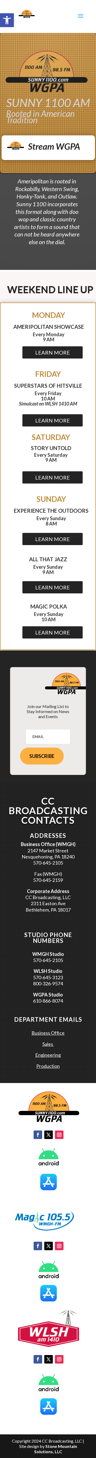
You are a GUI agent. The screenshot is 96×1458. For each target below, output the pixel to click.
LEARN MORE (52, 352)
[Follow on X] (48, 1135)
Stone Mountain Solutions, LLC (55, 1449)
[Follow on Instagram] (59, 1135)
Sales (48, 1044)
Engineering (48, 1055)
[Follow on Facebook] (38, 1135)
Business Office (48, 1033)
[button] (7, 20)
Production (48, 1066)
